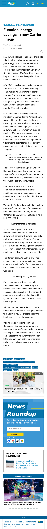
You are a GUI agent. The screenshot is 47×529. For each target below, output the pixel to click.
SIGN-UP (15, 434)
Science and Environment (18, 25)
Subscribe (40, 4)
